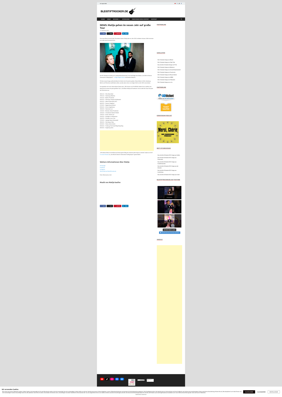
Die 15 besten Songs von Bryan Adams (167, 74)
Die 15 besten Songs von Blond (165, 59)
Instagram (102, 169)
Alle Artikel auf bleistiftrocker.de (108, 171)
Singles (119, 77)
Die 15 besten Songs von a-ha (165, 82)
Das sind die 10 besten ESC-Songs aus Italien (169, 155)
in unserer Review (104, 154)
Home (103, 19)
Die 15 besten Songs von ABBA (165, 77)
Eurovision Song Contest (140, 19)
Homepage (102, 165)
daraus (123, 77)
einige (115, 77)
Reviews (115, 19)
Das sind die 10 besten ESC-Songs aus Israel (168, 174)
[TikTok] (179, 3)
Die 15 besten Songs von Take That (166, 62)
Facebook (102, 167)
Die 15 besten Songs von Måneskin (166, 79)
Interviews (125, 19)
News (109, 19)
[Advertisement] (127, 140)
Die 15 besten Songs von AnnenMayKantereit (169, 69)
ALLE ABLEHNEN (261, 392)
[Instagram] (177, 3)
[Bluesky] (122, 379)
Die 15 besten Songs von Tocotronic (166, 72)
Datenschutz (138, 394)
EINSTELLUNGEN (274, 392)
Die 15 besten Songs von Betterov (166, 67)
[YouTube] (175, 3)
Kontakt (154, 19)
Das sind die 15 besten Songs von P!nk (167, 64)
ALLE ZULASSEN (249, 392)
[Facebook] (181, 3)
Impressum (144, 394)
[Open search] (181, 19)
